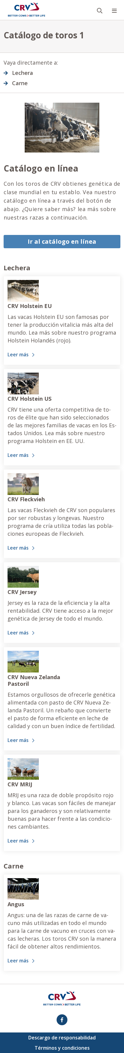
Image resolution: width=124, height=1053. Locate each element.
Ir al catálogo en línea (62, 241)
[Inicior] (26, 10)
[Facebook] (62, 1019)
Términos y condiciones (62, 1048)
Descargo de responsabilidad (62, 1037)
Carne (20, 83)
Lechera (22, 72)
